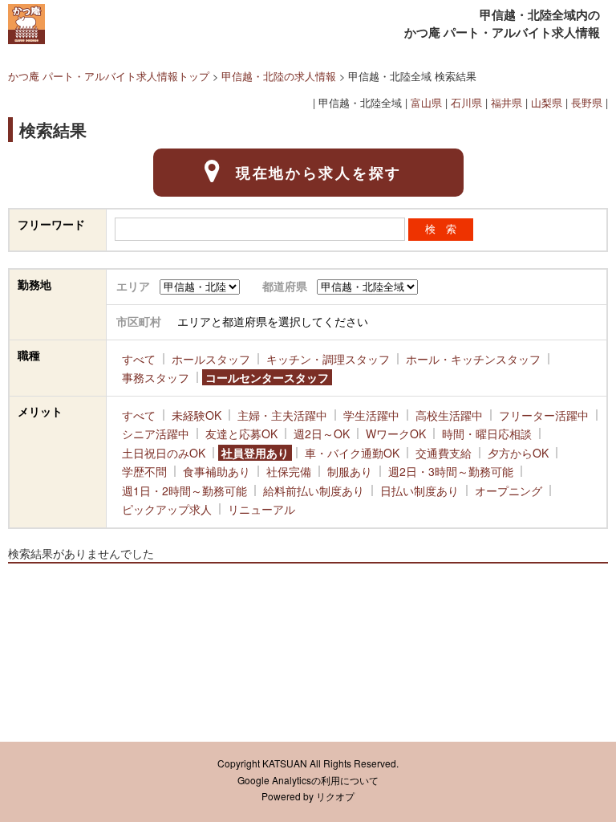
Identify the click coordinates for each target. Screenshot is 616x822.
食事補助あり (216, 471)
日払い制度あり (419, 490)
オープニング (508, 490)
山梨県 (546, 103)
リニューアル (261, 509)
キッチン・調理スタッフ (328, 359)
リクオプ (335, 796)
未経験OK (196, 415)
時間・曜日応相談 (487, 433)
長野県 (586, 103)
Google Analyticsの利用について (308, 780)
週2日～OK (322, 433)
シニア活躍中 (155, 433)
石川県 (466, 103)
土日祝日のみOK (163, 453)
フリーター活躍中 (544, 415)
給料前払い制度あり (313, 490)
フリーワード (51, 224)
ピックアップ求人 (167, 509)
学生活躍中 (371, 415)
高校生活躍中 (449, 415)
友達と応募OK (241, 433)
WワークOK (396, 433)
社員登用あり (255, 453)
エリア (133, 286)
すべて (139, 359)
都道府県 (284, 286)
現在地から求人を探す (319, 172)
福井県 (506, 103)
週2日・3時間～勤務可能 (450, 471)
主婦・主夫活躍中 (282, 415)
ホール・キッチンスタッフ (473, 359)
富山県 (426, 103)
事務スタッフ (155, 377)
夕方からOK (518, 453)
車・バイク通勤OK (352, 453)
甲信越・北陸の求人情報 (278, 76)
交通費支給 (443, 453)
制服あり (349, 471)
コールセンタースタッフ (267, 377)
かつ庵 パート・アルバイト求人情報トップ (108, 76)
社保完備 (288, 471)
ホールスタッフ (211, 359)
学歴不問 (144, 471)
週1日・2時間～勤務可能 (184, 490)
